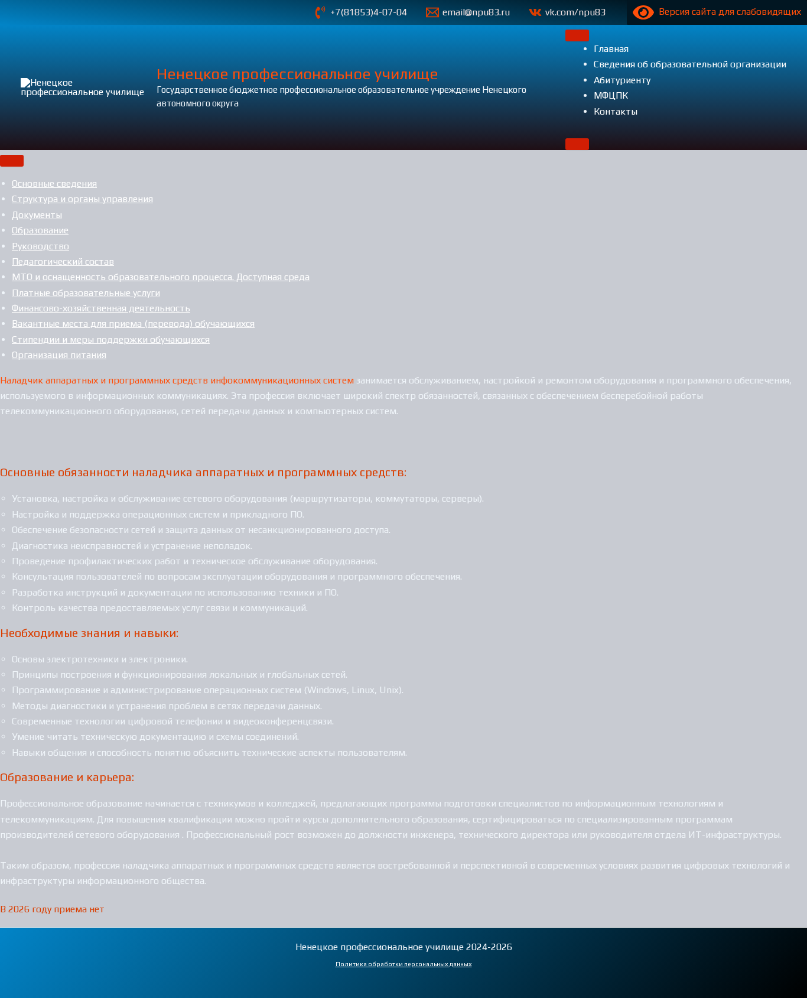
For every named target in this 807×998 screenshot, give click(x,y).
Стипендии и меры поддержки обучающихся (111, 339)
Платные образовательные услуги (86, 292)
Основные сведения (54, 183)
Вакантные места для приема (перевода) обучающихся (133, 323)
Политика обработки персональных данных (404, 963)
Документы (37, 214)
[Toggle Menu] (577, 35)
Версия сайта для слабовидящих (727, 11)
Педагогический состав (63, 261)
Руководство (40, 246)
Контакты (615, 111)
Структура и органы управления (82, 198)
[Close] (577, 144)
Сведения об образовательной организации (690, 64)
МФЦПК (611, 95)
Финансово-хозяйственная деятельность (101, 308)
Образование (40, 230)
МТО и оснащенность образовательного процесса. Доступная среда (161, 276)
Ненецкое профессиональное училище (297, 74)
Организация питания (59, 354)
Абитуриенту (622, 80)
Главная (611, 48)
